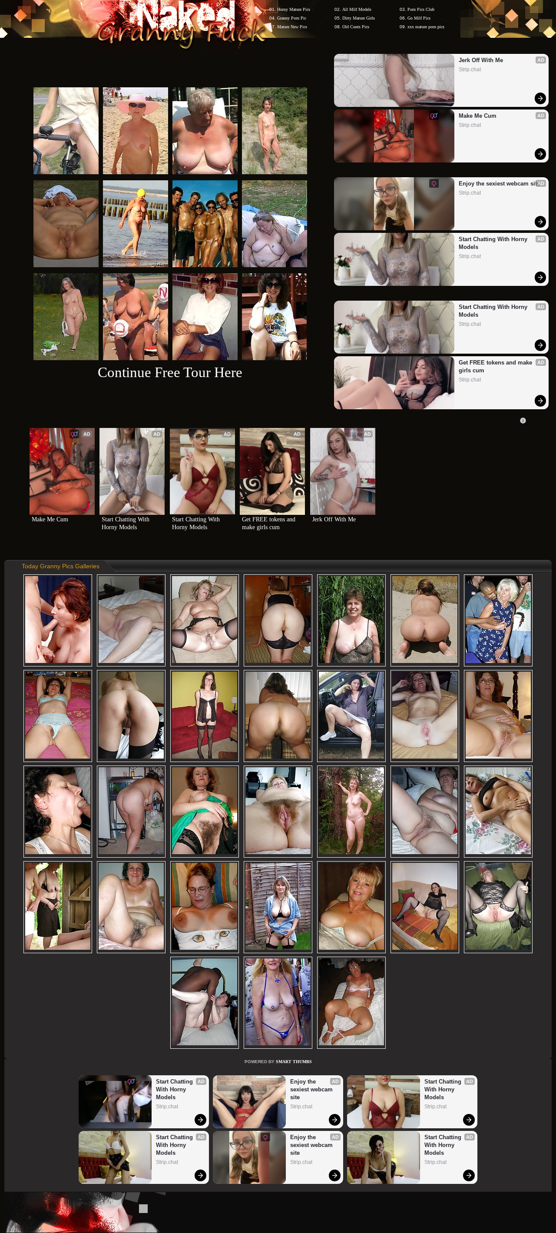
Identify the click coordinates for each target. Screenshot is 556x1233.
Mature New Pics (292, 26)
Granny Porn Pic (291, 18)
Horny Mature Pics (293, 9)
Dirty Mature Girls (358, 18)
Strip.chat (470, 69)
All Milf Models (356, 9)
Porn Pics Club (420, 9)
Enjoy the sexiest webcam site (499, 183)
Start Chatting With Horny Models (494, 243)
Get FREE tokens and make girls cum (496, 366)
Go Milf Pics (418, 18)
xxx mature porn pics (425, 26)
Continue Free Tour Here (170, 372)
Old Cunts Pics (355, 26)
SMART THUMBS (294, 1061)
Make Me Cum (477, 116)
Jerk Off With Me (481, 60)
